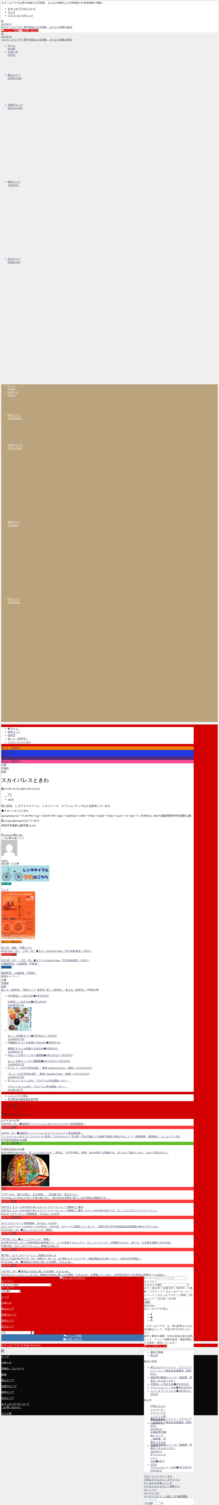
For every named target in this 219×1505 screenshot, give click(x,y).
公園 (3, 764)
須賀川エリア (9, 1314)
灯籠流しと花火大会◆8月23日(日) (169, 1384)
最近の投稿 (156, 1352)
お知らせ (6, 1302)
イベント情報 (11, 30)
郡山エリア (7, 1308)
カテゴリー (150, 1281)
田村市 (5, 754)
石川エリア (7, 1326)
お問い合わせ (30, 30)
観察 (3, 771)
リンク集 (6, 1413)
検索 (147, 1302)
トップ (5, 1297)
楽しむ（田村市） (11, 748)
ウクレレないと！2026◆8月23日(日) (171, 1387)
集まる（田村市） (11, 761)
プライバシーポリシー (20, 15)
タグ (146, 1288)
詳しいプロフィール (155, 1346)
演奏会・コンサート (12, 1368)
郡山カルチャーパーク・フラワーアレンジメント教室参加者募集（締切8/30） (170, 1370)
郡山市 (154, 1355)
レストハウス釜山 (18, 1096)
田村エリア (7, 751)
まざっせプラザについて (22, 8)
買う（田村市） (10, 758)
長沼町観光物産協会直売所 (23, 1099)
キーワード (150, 1278)
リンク (11, 12)
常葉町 (5, 768)
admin (11, 799)
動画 (3, 1374)
